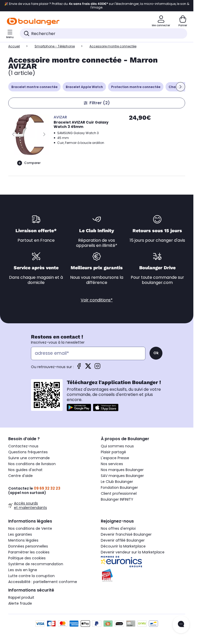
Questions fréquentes (28, 452)
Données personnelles (28, 546)
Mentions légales (23, 540)
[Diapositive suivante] (180, 86)
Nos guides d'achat (25, 469)
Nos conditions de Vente (30, 528)
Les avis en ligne (22, 569)
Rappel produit (21, 597)
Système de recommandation (35, 564)
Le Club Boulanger (117, 481)
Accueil (14, 46)
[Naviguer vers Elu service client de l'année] (143, 575)
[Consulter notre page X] (88, 368)
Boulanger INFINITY (117, 499)
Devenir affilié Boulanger (123, 540)
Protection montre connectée (135, 87)
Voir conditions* (97, 300)
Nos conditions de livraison (32, 463)
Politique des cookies (27, 558)
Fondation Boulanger (119, 487)
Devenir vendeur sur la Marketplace (132, 552)
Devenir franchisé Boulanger (126, 534)
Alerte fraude (20, 603)
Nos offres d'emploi (118, 528)
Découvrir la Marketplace (123, 546)
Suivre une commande (29, 457)
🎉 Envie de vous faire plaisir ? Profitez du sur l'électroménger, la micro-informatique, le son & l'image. (96, 5)
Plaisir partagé (113, 452)
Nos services (112, 463)
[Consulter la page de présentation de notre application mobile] (79, 407)
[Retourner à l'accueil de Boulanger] (33, 21)
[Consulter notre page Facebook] (79, 368)
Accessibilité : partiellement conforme (42, 581)
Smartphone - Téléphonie (55, 46)
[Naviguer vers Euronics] (143, 561)
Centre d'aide (20, 475)
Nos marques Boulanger (122, 469)
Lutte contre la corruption (31, 575)
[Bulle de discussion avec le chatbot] (181, 624)
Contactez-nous (23, 446)
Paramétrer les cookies (29, 552)
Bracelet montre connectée (34, 87)
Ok (156, 352)
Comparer (32, 163)
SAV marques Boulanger (122, 475)
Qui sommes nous (117, 446)
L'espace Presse (115, 457)
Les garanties (20, 534)
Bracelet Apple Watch (84, 87)
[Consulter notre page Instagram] (97, 368)
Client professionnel (119, 493)
